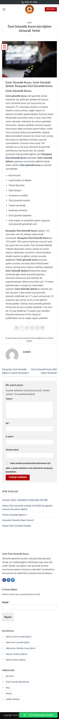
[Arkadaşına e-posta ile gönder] (32, 328)
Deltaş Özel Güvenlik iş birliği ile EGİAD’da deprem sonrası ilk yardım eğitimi (27, 507)
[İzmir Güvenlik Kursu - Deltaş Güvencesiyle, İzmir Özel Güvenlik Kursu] (29, 9)
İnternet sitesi (12, 450)
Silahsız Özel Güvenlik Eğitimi (18, 637)
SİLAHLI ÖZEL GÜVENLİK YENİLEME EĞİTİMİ (25, 500)
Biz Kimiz (10, 676)
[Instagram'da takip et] (8, 580)
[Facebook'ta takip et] (4, 580)
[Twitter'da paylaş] (26, 328)
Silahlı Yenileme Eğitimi (16, 660)
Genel (29, 23)
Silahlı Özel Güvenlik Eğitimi (18, 642)
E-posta (10, 436)
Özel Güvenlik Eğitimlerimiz (17, 682)
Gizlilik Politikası (13, 699)
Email (6, 602)
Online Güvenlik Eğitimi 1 (14, 514)
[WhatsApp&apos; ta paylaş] (16, 328)
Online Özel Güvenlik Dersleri (16, 525)
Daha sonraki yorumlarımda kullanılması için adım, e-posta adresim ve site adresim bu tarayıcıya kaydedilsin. (29, 467)
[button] (4, 9)
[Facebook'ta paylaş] (21, 328)
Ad (7, 423)
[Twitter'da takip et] (13, 580)
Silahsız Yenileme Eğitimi (16, 654)
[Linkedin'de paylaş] (42, 328)
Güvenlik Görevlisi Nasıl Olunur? (18, 520)
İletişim (9, 693)
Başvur (8, 617)
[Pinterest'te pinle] (37, 328)
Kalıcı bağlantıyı (37, 338)
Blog (8, 688)
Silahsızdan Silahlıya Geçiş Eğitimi (20, 648)
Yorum (9, 399)
